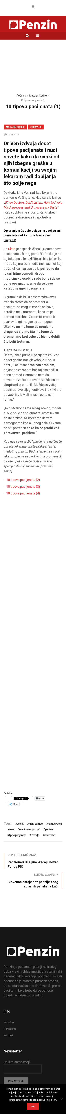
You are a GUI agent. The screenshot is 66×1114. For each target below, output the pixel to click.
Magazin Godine (38, 95)
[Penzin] (33, 24)
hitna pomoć (35, 823)
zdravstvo (50, 835)
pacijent (49, 829)
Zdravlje (35, 127)
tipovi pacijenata (17, 835)
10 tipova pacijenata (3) (23, 486)
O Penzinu (10, 1028)
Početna (21, 95)
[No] (61, 1099)
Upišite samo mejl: (17, 1062)
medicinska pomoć (29, 829)
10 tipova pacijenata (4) (23, 493)
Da (33, 1106)
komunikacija (55, 823)
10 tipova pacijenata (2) (23, 480)
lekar (11, 829)
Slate (12, 249)
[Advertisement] (33, 69)
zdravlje (35, 835)
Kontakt (8, 1035)
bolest (20, 823)
